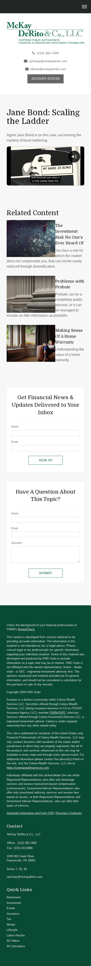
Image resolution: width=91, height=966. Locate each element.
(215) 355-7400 (48, 53)
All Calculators (16, 946)
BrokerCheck (26, 629)
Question (16, 542)
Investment (14, 903)
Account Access (45, 78)
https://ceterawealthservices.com (28, 767)
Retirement (14, 897)
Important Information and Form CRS (30, 813)
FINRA (53, 712)
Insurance (13, 913)
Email (14, 441)
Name (15, 426)
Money (11, 924)
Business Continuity (69, 813)
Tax (9, 919)
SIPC (62, 712)
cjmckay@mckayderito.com (48, 61)
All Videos (13, 940)
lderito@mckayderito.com (48, 69)
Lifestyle (12, 930)
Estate (11, 908)
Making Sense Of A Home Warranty (69, 336)
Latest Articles (16, 935)
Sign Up (45, 460)
